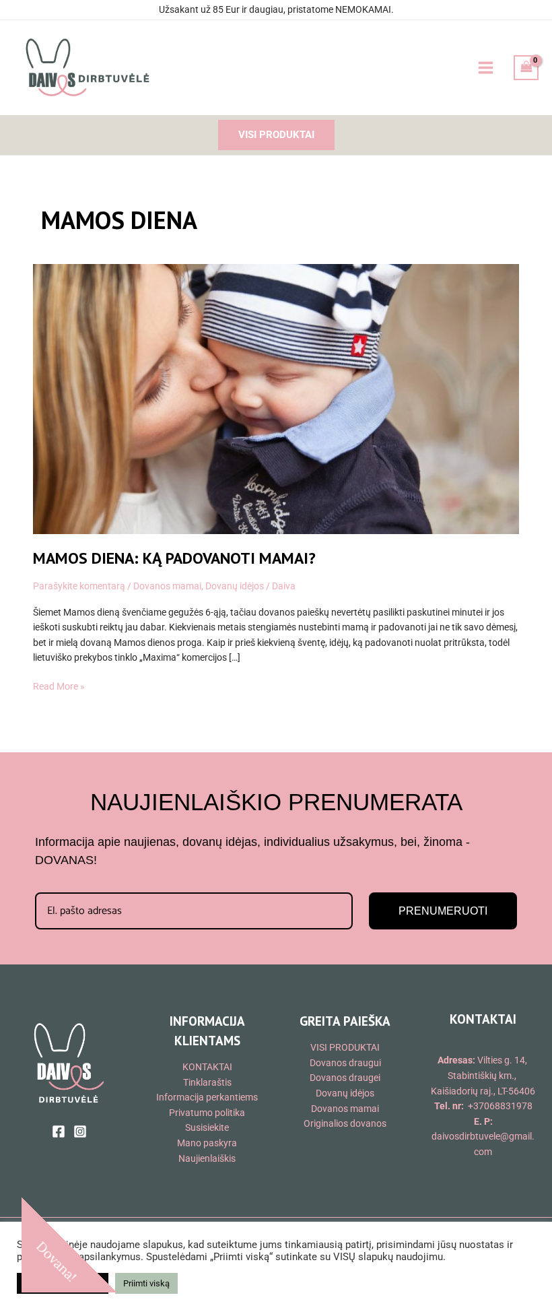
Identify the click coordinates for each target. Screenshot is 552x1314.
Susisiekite (207, 1127)
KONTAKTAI (207, 1066)
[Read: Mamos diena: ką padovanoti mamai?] (275, 398)
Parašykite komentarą (79, 586)
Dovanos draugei (345, 1077)
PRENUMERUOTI (443, 911)
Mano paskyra (207, 1143)
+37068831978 (500, 1106)
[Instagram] (80, 1131)
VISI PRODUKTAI (345, 1047)
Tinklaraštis (207, 1082)
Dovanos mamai (167, 586)
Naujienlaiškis (207, 1158)
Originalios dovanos (345, 1123)
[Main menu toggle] (485, 67)
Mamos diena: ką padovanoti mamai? (174, 558)
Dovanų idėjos (234, 586)
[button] (276, 135)
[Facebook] (58, 1131)
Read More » (59, 685)
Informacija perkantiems (207, 1097)
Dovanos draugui (345, 1062)
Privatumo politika (207, 1112)
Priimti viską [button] (146, 1283)
